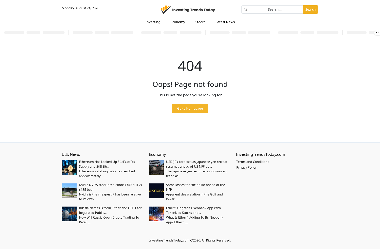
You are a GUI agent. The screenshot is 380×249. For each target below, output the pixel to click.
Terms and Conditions (252, 162)
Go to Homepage (190, 108)
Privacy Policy (246, 167)
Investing (152, 22)
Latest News (225, 22)
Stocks (200, 22)
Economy (178, 22)
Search (310, 9)
